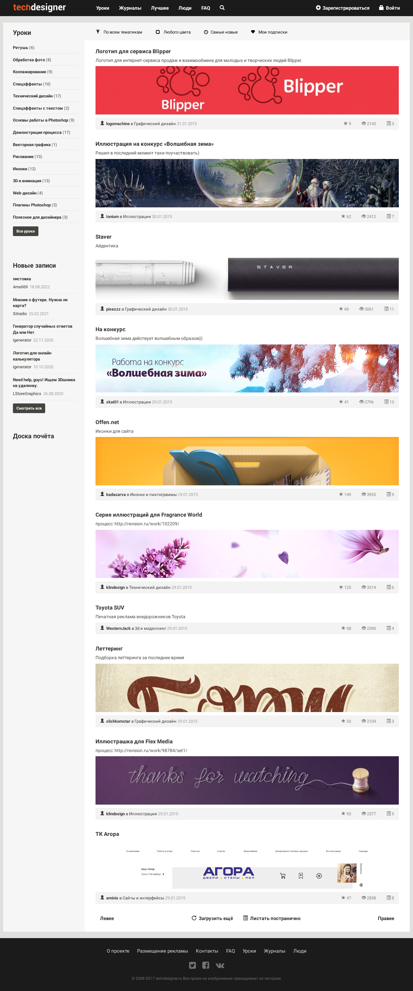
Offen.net (107, 422)
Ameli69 (21, 286)
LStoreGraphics (27, 393)
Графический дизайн (155, 123)
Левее (107, 918)
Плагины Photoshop (35, 205)
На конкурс (111, 329)
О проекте (118, 951)
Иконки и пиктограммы (153, 494)
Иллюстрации (137, 216)
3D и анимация (31, 180)
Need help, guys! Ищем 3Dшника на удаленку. (44, 382)
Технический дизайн (150, 587)
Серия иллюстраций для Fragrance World (149, 514)
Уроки (105, 8)
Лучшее (160, 8)
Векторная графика (35, 144)
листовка (22, 278)
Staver (103, 236)
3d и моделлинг (150, 628)
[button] (342, 8)
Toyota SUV (110, 607)
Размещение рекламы (162, 951)
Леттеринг (109, 648)
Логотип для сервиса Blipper (133, 51)
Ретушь (24, 47)
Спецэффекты (32, 84)
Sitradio (20, 313)
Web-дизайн (28, 193)
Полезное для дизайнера (40, 217)
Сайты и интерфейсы (143, 898)
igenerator (22, 340)
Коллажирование (33, 71)
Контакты (207, 951)
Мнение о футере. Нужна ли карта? (40, 302)
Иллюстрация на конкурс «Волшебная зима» (155, 144)
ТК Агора (107, 834)
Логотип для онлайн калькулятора (32, 356)
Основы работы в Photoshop (44, 120)
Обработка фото (32, 59)
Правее (386, 918)
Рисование (27, 156)
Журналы (275, 951)
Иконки (24, 168)
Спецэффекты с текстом (41, 108)
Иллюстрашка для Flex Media (134, 741)
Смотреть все (29, 408)
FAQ (205, 8)
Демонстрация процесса (41, 132)
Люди (185, 8)
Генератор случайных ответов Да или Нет (42, 329)
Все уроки (25, 231)
